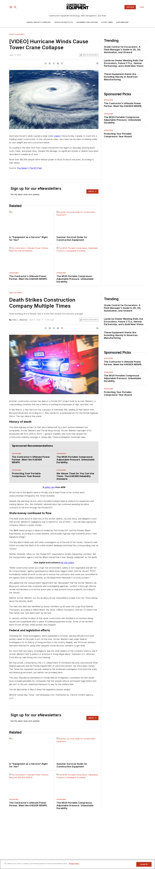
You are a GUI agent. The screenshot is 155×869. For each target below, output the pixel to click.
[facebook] (45, 63)
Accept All (144, 864)
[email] (62, 63)
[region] (77, 864)
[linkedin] (50, 63)
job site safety (67, 562)
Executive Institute (64, 22)
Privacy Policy (74, 863)
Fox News (22, 168)
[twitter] (54, 63)
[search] (15, 7)
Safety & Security (17, 34)
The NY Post (35, 168)
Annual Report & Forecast (38, 22)
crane (57, 136)
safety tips (49, 487)
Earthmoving (122, 22)
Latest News (107, 22)
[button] (11, 7)
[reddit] (58, 63)
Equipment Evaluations (87, 22)
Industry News (15, 293)
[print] (97, 63)
